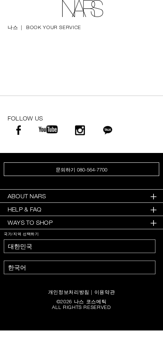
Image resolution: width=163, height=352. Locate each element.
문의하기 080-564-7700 (81, 170)
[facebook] (18, 132)
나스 (13, 27)
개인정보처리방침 (68, 292)
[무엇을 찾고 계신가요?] (144, 8)
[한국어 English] (79, 267)
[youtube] (48, 130)
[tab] (81, 196)
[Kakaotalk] (108, 132)
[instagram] (80, 132)
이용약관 (104, 292)
